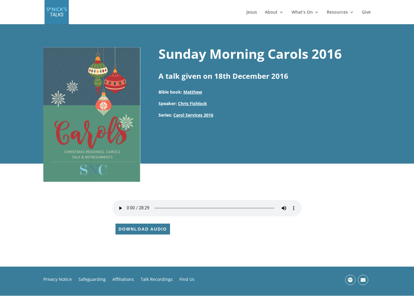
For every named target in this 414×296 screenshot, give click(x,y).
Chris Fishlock (192, 103)
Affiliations (123, 279)
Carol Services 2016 (193, 115)
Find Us (187, 279)
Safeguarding (92, 279)
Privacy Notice (57, 279)
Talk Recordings (157, 279)
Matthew (192, 92)
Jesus (251, 12)
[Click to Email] (363, 280)
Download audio (143, 229)
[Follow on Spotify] (350, 280)
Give (366, 12)
